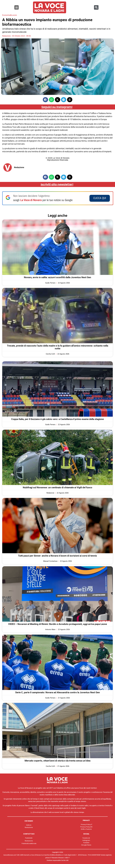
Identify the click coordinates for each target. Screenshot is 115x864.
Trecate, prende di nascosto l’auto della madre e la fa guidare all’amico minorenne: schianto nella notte (57, 347)
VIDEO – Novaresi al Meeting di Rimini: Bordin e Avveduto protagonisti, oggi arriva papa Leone (57, 624)
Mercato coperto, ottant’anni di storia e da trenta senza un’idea (57, 760)
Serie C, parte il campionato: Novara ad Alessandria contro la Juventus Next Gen (57, 692)
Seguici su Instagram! (56, 107)
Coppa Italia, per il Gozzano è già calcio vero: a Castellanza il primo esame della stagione (57, 419)
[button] (16, 7)
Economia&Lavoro (9, 15)
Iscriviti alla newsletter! (57, 184)
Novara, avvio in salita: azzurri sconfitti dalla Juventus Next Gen (57, 277)
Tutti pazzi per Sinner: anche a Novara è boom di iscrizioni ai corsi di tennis (57, 555)
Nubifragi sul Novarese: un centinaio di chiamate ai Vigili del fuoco (57, 487)
